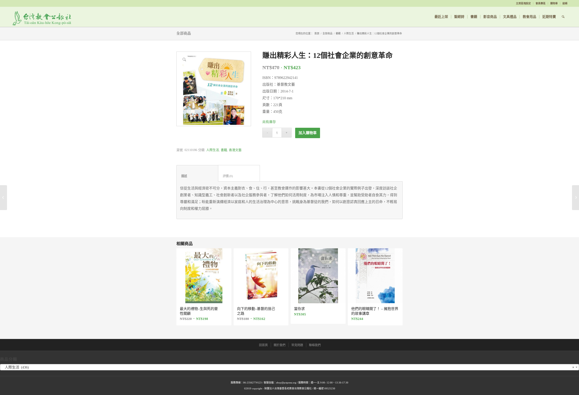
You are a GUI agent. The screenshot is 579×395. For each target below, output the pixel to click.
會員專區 (541, 3)
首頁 (316, 33)
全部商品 (183, 33)
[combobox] (289, 367)
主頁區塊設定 (523, 3)
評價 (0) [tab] (239, 176)
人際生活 (349, 33)
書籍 (338, 33)
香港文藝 (235, 150)
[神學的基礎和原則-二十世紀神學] (3, 197)
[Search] (563, 17)
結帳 (564, 3)
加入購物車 (308, 133)
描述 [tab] (197, 176)
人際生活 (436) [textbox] (288, 367)
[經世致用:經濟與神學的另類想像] (575, 197)
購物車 (554, 3)
